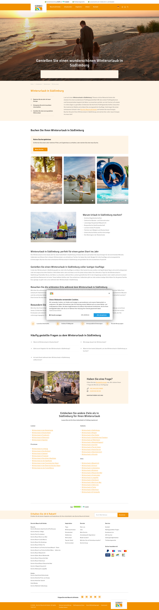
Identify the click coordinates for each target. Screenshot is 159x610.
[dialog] (79, 305)
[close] (125, 291)
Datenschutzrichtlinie (55, 310)
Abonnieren (115, 310)
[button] (55, 315)
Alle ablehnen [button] (85, 315)
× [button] (109, 293)
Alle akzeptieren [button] (102, 315)
